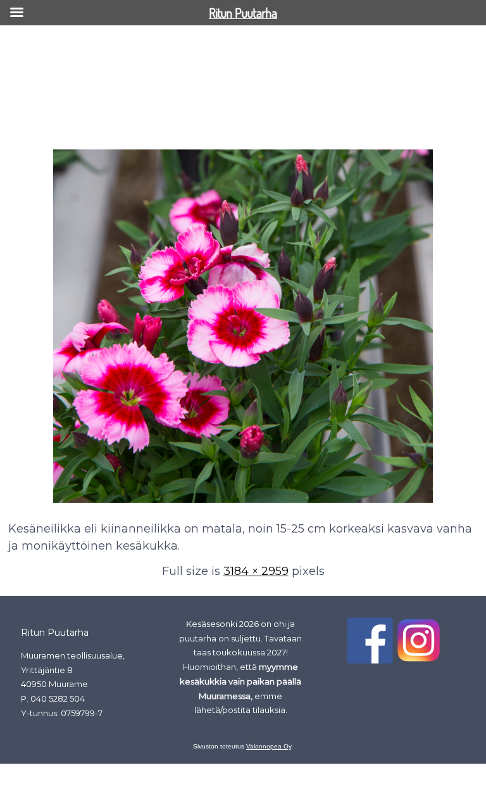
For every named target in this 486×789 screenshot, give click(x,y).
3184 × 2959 (256, 571)
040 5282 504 (57, 698)
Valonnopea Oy (268, 746)
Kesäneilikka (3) (49, 125)
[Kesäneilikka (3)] (243, 503)
